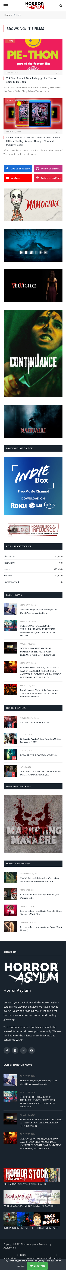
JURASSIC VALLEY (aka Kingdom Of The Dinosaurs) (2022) (40, 740)
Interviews (9, 562)
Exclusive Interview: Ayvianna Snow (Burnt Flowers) (41, 929)
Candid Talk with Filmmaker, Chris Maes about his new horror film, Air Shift (39, 880)
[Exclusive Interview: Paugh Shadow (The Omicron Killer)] (10, 894)
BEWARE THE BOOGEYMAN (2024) (38, 755)
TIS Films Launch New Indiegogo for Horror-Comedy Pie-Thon (31, 79)
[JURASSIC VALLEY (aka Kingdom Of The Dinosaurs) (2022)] (10, 738)
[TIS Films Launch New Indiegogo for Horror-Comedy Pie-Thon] (33, 54)
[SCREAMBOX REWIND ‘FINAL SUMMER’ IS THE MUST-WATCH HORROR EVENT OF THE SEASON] (10, 648)
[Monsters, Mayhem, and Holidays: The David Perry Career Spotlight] (10, 609)
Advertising (9, 1258)
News (10, 41)
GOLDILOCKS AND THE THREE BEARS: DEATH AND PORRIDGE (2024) (40, 773)
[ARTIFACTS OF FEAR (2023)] (10, 722)
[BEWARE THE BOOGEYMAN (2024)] (10, 754)
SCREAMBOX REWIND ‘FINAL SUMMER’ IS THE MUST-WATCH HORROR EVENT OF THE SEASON (37, 651)
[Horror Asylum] (35, 5)
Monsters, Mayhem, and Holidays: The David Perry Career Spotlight (38, 611)
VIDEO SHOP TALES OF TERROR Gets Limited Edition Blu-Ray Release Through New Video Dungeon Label (33, 141)
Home (7, 14)
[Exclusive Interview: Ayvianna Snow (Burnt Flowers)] (10, 926)
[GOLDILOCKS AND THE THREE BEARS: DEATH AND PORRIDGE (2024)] (10, 770)
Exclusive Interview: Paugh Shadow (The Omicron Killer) (39, 896)
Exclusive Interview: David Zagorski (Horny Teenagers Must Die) (41, 912)
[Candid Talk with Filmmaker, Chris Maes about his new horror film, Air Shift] (10, 877)
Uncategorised (11, 581)
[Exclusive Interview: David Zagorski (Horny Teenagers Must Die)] (10, 910)
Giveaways (9, 556)
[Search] (60, 6)
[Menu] (6, 6)
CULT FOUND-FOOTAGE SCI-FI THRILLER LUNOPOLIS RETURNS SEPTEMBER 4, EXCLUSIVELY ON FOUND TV (37, 630)
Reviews (8, 575)
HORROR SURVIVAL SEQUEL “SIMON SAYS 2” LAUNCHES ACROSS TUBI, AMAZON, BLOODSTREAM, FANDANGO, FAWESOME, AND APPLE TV (41, 672)
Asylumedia (10, 1247)
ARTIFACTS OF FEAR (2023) (34, 722)
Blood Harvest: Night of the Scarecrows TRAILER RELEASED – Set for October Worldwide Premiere (39, 693)
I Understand (37, 1265)
